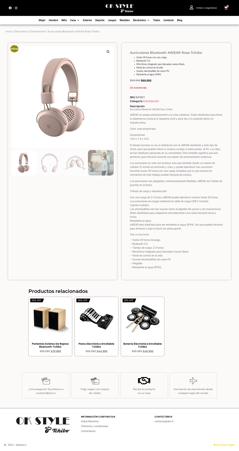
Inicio (9, 31)
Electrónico (21, 31)
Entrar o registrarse (206, 8)
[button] (108, 52)
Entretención (38, 31)
